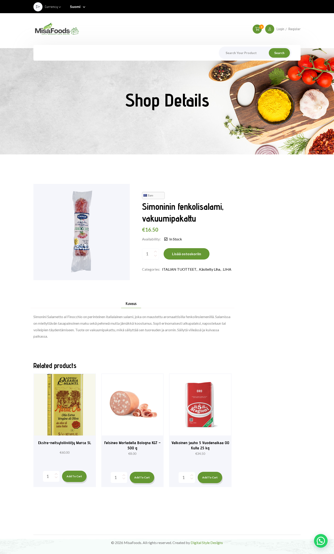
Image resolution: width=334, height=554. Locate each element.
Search (279, 53)
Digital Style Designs (207, 542)
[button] (321, 541)
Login (280, 29)
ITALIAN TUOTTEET (179, 269)
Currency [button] (51, 7)
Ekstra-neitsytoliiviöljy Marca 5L (64, 442)
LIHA (227, 269)
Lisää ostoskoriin (186, 254)
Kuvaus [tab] (131, 304)
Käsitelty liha (209, 269)
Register (294, 29)
